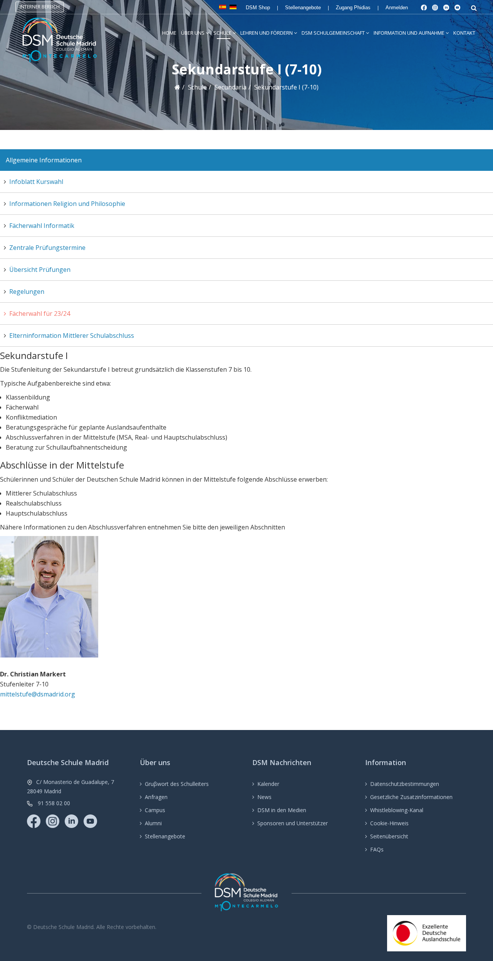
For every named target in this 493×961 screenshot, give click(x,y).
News (264, 797)
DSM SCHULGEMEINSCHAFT (333, 32)
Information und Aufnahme (409, 32)
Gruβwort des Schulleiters (177, 783)
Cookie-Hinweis (389, 823)
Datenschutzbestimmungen (404, 783)
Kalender (268, 783)
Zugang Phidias (353, 7)
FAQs (377, 849)
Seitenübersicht (389, 836)
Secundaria (230, 87)
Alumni (153, 823)
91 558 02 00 (54, 803)
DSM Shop (258, 7)
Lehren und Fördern (266, 32)
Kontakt (464, 32)
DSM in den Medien (281, 810)
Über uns (193, 32)
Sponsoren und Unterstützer (292, 823)
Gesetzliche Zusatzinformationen (411, 797)
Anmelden (397, 7)
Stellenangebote (303, 7)
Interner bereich (40, 6)
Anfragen (156, 797)
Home (169, 32)
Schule (222, 32)
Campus (155, 810)
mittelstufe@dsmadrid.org (37, 694)
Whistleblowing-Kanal (396, 810)
